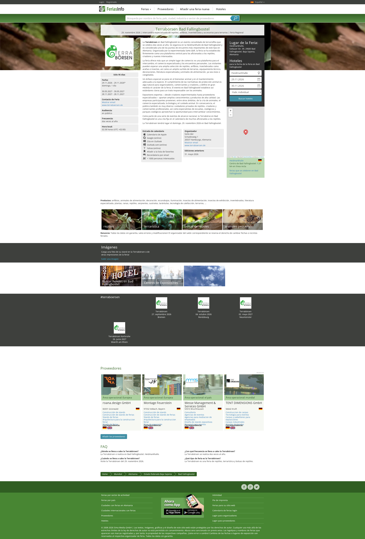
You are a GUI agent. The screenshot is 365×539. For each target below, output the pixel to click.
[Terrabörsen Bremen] (161, 302)
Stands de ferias (110, 417)
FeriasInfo (113, 9)
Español (259, 2)
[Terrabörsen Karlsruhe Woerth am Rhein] (119, 327)
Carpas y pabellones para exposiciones (238, 418)
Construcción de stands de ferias (118, 414)
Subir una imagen (109, 259)
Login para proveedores (223, 520)
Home (105, 474)
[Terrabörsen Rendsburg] (203, 302)
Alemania (132, 474)
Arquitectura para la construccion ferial (119, 420)
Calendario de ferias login (224, 510)
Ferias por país (108, 500)
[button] (245, 132)
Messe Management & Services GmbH (200, 404)
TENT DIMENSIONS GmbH (244, 403)
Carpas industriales (235, 422)
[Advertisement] (182, 189)
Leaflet (234, 157)
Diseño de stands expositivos (198, 422)
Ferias (145, 9)
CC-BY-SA (261, 157)
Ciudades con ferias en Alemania (117, 505)
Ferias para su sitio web (223, 505)
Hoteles (221, 9)
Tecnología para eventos (237, 414)
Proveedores (166, 9)
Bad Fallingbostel (186, 474)
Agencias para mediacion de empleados (198, 418)
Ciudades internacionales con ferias (118, 510)
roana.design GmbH (117, 403)
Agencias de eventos (194, 414)
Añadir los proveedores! (113, 436)
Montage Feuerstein (158, 403)
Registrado (111, 2)
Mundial (118, 474)
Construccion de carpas (237, 412)
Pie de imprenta (220, 500)
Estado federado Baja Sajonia (158, 474)
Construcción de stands (114, 412)
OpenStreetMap (248, 157)
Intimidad (217, 495)
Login (101, 2)
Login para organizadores (224, 515)
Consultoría (190, 412)
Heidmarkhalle (237, 160)
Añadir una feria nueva (194, 9)
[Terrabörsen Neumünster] (245, 302)
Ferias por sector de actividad (115, 495)
